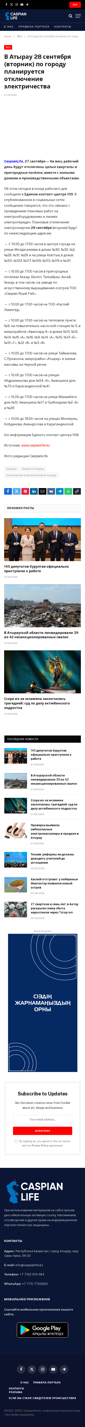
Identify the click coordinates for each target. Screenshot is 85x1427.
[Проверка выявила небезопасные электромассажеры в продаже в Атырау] (15, 830)
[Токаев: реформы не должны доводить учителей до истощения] (15, 860)
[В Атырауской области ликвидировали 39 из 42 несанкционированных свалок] (42, 605)
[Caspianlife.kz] (15, 16)
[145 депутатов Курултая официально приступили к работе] (42, 539)
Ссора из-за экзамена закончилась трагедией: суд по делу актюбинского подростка (37, 703)
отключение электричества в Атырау (31, 475)
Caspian (11, 468)
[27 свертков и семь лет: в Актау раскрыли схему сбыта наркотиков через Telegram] (15, 909)
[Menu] (78, 16)
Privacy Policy (40, 1145)
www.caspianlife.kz (35, 445)
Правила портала (34, 26)
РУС (75, 4)
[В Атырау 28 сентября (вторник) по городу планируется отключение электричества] (42, 127)
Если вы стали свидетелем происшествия (42, 1398)
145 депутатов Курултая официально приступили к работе (51, 754)
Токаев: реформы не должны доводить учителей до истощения (52, 858)
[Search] (70, 16)
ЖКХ (8, 47)
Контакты (62, 26)
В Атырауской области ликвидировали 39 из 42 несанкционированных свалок (54, 779)
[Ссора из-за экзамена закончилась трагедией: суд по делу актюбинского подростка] (42, 671)
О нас (9, 26)
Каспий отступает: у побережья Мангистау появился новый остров (54, 883)
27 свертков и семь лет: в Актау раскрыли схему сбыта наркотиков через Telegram (54, 908)
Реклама (15, 1392)
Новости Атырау (33, 468)
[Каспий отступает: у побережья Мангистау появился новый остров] (15, 884)
